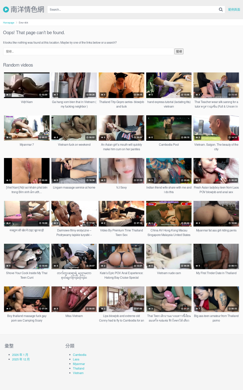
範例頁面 (234, 9)
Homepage (8, 22)
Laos (76, 359)
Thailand (78, 368)
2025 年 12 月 (21, 359)
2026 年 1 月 (20, 354)
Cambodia (79, 354)
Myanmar (79, 364)
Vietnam (78, 373)
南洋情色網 (26, 9)
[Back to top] (233, 377)
